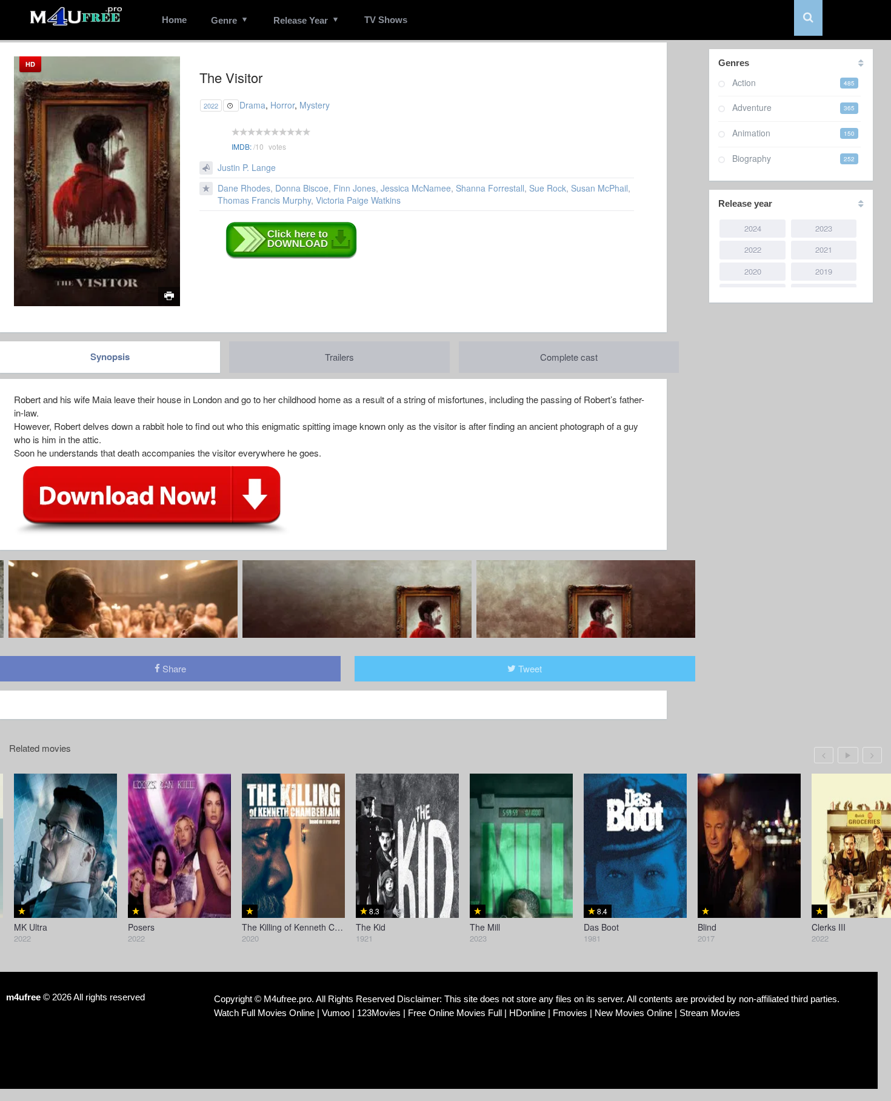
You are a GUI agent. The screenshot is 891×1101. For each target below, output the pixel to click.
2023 (823, 228)
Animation (751, 133)
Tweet (529, 668)
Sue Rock (547, 188)
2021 (823, 249)
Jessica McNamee (416, 188)
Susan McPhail (599, 188)
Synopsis (110, 356)
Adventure (752, 107)
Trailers (339, 356)
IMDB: (242, 146)
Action (744, 82)
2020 (752, 271)
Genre (224, 20)
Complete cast (569, 356)
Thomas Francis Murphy (264, 200)
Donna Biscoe (302, 188)
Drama (252, 105)
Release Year (300, 20)
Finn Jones (354, 188)
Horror (282, 105)
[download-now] (152, 500)
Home (174, 20)
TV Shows (385, 20)
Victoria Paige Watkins (358, 200)
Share (173, 668)
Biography (751, 158)
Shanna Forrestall (490, 188)
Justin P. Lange (247, 167)
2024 (752, 228)
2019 (823, 271)
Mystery (314, 105)
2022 (211, 105)
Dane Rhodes (244, 188)
